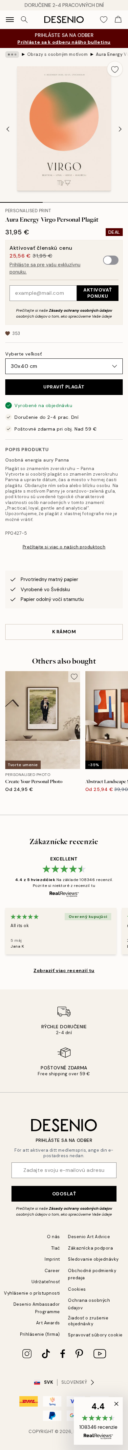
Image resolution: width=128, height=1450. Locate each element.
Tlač (55, 1248)
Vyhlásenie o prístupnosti (32, 1293)
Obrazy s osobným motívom (57, 54)
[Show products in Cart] (118, 19)
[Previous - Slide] (8, 129)
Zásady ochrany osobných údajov (80, 310)
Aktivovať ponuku (97, 293)
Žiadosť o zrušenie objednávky (88, 1320)
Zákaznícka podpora (90, 1248)
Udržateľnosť (46, 1282)
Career (52, 1270)
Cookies (77, 1289)
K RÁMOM (64, 632)
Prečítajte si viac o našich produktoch (64, 547)
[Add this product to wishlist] (115, 69)
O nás (53, 1236)
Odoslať (64, 1194)
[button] (98, 1421)
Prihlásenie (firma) (40, 1334)
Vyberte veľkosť (23, 354)
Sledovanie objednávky (93, 1259)
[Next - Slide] (120, 129)
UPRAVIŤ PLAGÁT (64, 387)
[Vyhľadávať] (24, 19)
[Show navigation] (10, 19)
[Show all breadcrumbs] (12, 54)
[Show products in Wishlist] (103, 19)
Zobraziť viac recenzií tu (64, 970)
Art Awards (48, 1323)
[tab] (21, 200)
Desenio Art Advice (89, 1236)
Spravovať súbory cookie (95, 1335)
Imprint (52, 1259)
